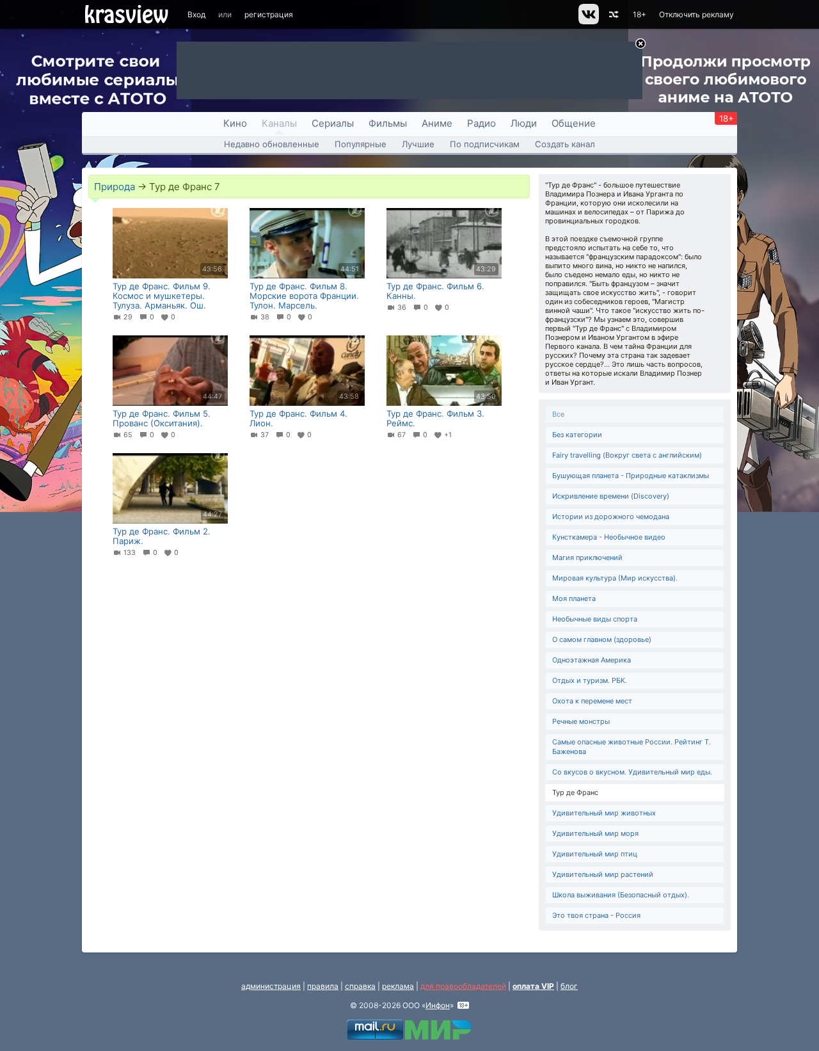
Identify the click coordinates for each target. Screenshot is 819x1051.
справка (360, 986)
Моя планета (574, 598)
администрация (271, 986)
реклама (398, 986)
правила (322, 986)
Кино (235, 123)
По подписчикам (485, 144)
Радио (481, 123)
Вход (196, 14)
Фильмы (388, 123)
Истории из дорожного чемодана (610, 516)
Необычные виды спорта (594, 618)
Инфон (437, 1005)
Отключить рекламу (696, 14)
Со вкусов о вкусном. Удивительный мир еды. (632, 771)
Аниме (437, 123)
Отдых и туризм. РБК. (589, 680)
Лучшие (418, 144)
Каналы (279, 123)
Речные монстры (581, 721)
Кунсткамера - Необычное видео (608, 537)
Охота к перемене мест (592, 700)
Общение (574, 123)
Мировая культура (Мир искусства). (615, 578)
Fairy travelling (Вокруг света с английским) (627, 455)
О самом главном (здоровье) (601, 639)
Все (558, 414)
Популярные (360, 144)
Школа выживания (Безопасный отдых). (620, 894)
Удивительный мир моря (595, 833)
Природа (114, 187)
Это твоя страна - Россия (596, 915)
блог (569, 986)
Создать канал (565, 144)
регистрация (268, 14)
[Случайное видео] (612, 14)
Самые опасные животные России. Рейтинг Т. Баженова (631, 746)
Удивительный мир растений (602, 874)
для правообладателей (463, 986)
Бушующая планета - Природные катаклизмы (630, 475)
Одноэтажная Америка (591, 659)
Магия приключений (587, 557)
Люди (524, 123)
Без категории (577, 434)
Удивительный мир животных (604, 812)
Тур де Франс (575, 792)
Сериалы (333, 123)
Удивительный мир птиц (594, 853)
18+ (639, 14)
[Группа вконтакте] (587, 21)
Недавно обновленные (271, 144)
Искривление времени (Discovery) (610, 496)
